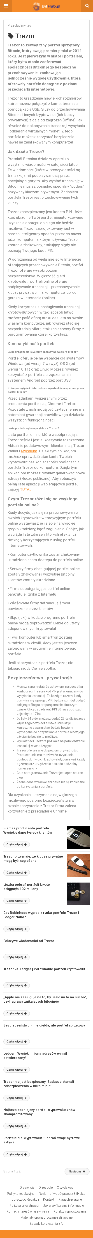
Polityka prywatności (24, 1205)
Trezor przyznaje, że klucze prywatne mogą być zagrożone (33, 858)
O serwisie (27, 1187)
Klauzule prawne (70, 1199)
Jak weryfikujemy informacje (63, 1205)
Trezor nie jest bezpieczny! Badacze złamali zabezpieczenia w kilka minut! (38, 1084)
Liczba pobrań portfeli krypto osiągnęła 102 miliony (26, 887)
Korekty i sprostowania (69, 1211)
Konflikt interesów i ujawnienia (28, 1211)
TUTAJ (26, 489)
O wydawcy (65, 1187)
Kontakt (48, 1199)
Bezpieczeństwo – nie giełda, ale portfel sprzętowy (44, 1025)
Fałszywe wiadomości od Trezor (28, 941)
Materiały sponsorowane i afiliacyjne (46, 1217)
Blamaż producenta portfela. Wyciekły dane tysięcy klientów (27, 830)
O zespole (46, 1187)
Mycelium (29, 451)
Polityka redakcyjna (21, 1193)
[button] (6, 6)
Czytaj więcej (15, 844)
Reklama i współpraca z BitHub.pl (62, 1193)
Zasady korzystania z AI (46, 1223)
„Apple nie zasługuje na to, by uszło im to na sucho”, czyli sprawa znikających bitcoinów (45, 999)
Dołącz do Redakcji (25, 1199)
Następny (75, 1171)
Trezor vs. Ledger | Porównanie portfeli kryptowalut (44, 969)
